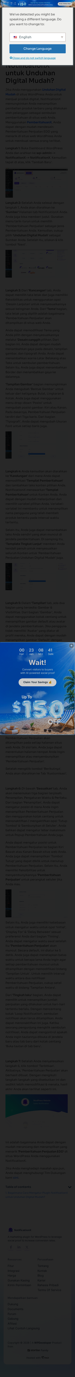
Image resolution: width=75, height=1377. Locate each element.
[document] (37, 688)
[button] (71, 645)
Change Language (37, 49)
